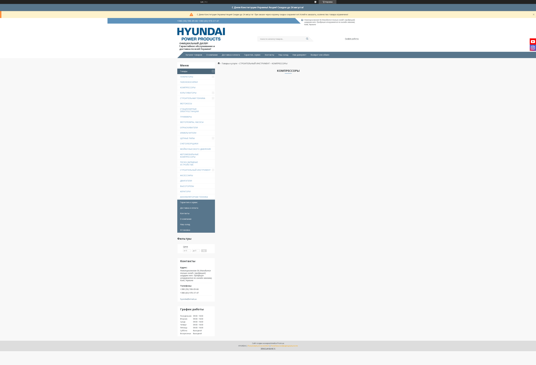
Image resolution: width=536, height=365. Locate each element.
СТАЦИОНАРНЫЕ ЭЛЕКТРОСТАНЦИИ (189, 110)
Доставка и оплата (231, 55)
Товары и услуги (229, 63)
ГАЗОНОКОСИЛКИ (189, 82)
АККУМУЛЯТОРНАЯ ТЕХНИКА (194, 197)
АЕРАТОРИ (185, 191)
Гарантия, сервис (252, 55)
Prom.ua (280, 343)
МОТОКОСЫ (186, 103)
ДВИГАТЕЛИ (186, 180)
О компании (212, 55)
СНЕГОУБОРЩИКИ (189, 143)
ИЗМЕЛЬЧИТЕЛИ (188, 132)
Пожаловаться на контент (258, 346)
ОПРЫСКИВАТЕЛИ (189, 127)
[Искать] (307, 38)
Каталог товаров (194, 55)
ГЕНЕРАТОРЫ (186, 76)
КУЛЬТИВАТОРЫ (188, 92)
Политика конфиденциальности (284, 346)
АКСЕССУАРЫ (186, 175)
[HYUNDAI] (201, 35)
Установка (185, 230)
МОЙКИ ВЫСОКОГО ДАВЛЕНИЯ (195, 149)
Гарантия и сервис (189, 202)
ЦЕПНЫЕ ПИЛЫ (187, 138)
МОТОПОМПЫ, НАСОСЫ (192, 122)
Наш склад (283, 55)
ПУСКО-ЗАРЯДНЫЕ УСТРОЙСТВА (189, 163)
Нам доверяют (299, 55)
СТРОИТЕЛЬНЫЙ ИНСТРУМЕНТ (195, 170)
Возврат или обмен (320, 55)
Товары (183, 71)
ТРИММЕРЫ (186, 116)
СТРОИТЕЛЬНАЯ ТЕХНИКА (192, 98)
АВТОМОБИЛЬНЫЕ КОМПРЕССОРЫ (189, 155)
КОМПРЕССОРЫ (187, 87)
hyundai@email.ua (188, 299)
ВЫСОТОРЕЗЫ (187, 186)
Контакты (269, 55)
